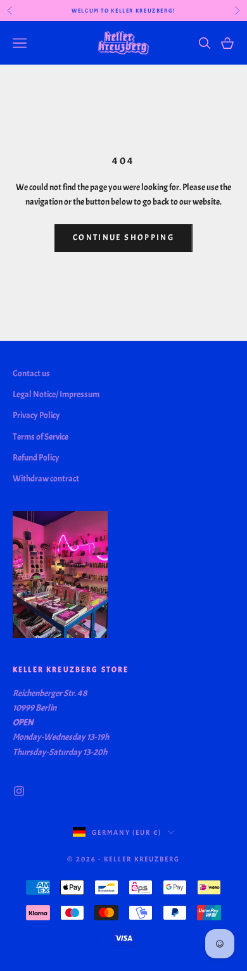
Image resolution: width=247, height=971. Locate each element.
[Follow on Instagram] (19, 791)
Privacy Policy (36, 415)
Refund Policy (36, 457)
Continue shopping (123, 237)
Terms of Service (40, 436)
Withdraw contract (46, 478)
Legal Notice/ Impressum (56, 394)
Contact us (31, 373)
